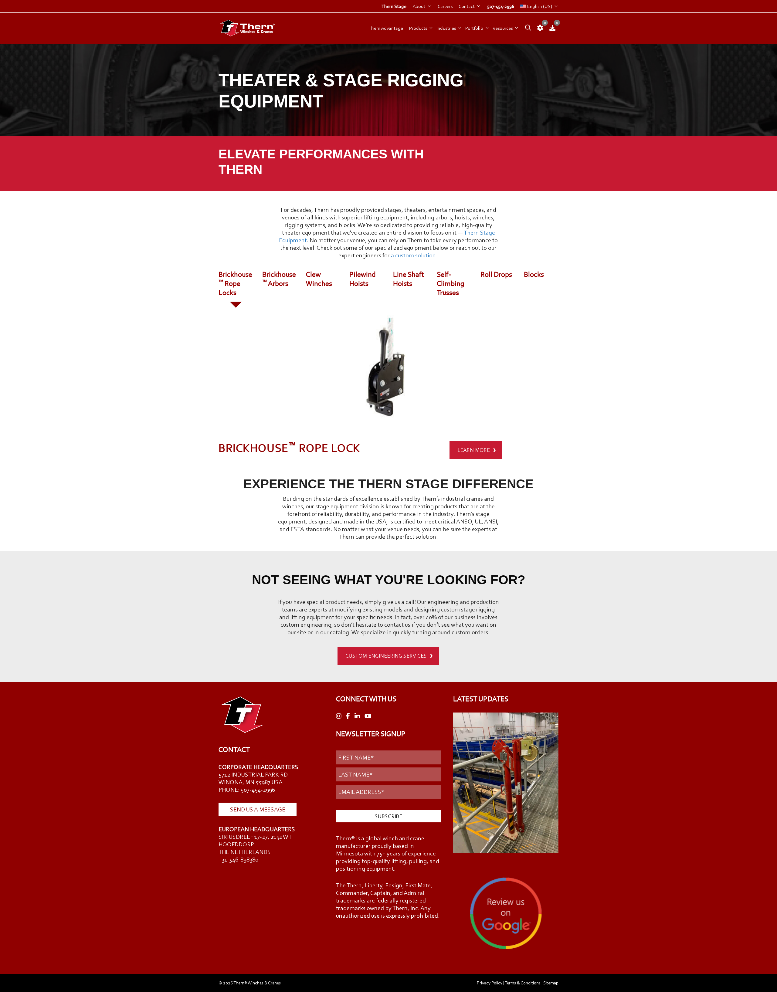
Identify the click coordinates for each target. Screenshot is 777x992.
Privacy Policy (489, 983)
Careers (445, 6)
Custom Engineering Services (386, 655)
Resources (503, 28)
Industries (446, 28)
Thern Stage (394, 6)
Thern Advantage (385, 28)
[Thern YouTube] (368, 716)
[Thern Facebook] (348, 716)
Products (418, 28)
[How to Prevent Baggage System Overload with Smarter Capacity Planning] (505, 784)
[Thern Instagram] (338, 716)
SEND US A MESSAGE (257, 809)
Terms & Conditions (523, 983)
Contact (467, 6)
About (418, 6)
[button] (526, 28)
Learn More (473, 450)
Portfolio (474, 28)
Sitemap (550, 983)
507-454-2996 (500, 6)
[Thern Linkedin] (357, 716)
